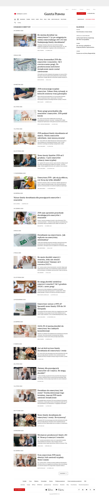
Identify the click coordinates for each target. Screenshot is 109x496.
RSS (85, 481)
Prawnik (78, 43)
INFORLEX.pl (39, 484)
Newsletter (62, 484)
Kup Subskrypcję (81, 13)
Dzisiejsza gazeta (22, 13)
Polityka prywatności (60, 481)
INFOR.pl (33, 484)
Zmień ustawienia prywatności (75, 481)
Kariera (51, 481)
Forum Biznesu (74, 484)
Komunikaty (43, 481)
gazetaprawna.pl (47, 484)
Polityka (78, 29)
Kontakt (24, 481)
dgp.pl (67, 9)
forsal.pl (81, 9)
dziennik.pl (74, 9)
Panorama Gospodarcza (83, 484)
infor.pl (88, 9)
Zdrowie (78, 51)
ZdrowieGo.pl (55, 484)
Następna (62, 473)
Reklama (36, 481)
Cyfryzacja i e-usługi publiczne (82, 35)
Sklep (94, 9)
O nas (30, 481)
